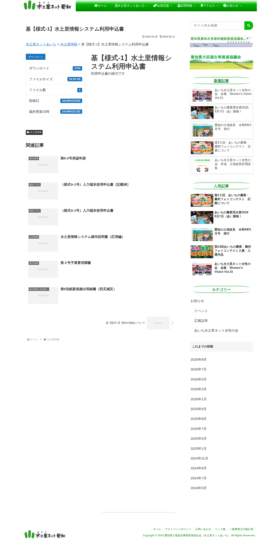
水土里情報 (35, 132)
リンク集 (220, 529)
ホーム (157, 529)
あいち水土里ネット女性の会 (216, 330)
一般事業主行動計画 (241, 529)
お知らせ (197, 301)
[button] (248, 25)
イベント (201, 311)
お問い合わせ (203, 529)
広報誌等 (201, 321)
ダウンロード (35, 56)
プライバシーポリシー (178, 529)
